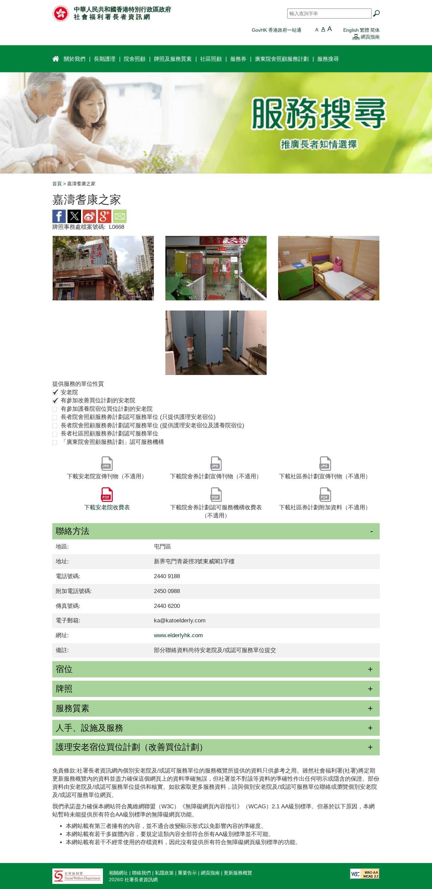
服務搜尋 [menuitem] (328, 59)
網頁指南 (370, 36)
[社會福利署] (77, 876)
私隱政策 (164, 872)
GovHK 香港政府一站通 (276, 30)
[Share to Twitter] (74, 216)
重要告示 (187, 872)
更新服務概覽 (238, 872)
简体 (375, 30)
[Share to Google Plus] (104, 216)
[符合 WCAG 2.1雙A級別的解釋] (365, 873)
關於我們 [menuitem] (74, 59)
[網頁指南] (356, 36)
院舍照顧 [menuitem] (134, 59)
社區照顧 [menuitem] (211, 59)
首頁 (57, 183)
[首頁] (60, 13)
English (351, 30)
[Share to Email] (120, 216)
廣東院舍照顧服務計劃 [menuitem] (282, 59)
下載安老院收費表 (107, 507)
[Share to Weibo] (89, 216)
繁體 (364, 30)
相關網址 (118, 872)
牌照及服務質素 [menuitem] (173, 59)
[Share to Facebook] (59, 216)
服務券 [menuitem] (238, 59)
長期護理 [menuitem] (104, 59)
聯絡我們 (141, 872)
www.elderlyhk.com (178, 635)
